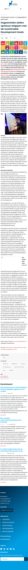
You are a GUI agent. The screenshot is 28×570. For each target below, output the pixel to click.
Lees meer (3, 415)
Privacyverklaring (5, 539)
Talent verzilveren (7, 525)
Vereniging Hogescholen (13, 3)
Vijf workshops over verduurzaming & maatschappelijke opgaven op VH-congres (13, 389)
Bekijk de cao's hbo (7, 510)
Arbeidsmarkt (6, 519)
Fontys (24, 69)
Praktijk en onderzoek (8, 522)
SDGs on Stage (5, 75)
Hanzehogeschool (6, 71)
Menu (7, 9)
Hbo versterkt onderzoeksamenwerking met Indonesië (10, 420)
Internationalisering (7, 528)
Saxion (15, 71)
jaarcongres (4, 64)
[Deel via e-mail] (6, 37)
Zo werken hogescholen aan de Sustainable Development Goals (11, 450)
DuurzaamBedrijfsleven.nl (20, 341)
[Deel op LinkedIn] (2, 37)
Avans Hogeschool (16, 69)
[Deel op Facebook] (14, 37)
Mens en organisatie (7, 531)
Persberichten (5, 377)
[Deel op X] (10, 37)
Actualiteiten (5, 376)
